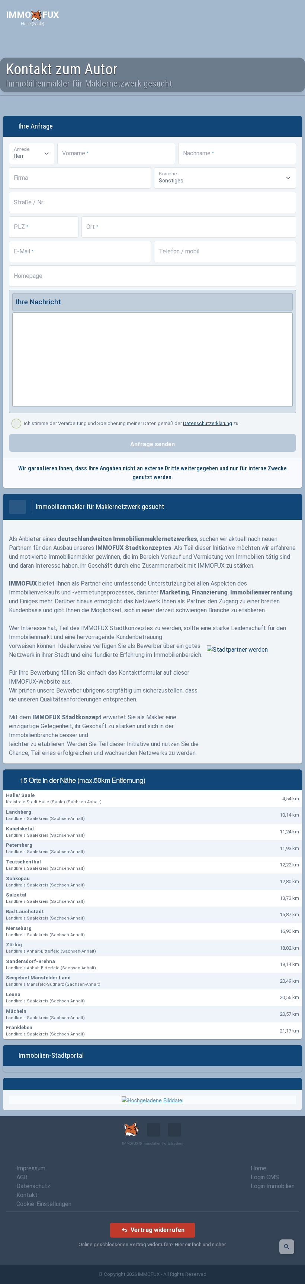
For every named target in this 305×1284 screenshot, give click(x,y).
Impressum (30, 1168)
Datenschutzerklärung (207, 423)
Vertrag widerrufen (157, 1229)
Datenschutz (33, 1186)
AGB (22, 1177)
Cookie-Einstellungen (43, 1203)
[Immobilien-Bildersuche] (286, 1246)
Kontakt (27, 1195)
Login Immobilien (273, 1186)
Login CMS (265, 1177)
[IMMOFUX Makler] (152, 1099)
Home (258, 1168)
